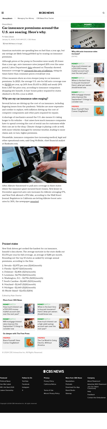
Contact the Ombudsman (96, 397)
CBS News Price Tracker (45, 18)
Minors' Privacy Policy (52, 393)
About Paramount (93, 381)
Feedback (91, 394)
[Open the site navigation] (17, 13)
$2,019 (8, 84)
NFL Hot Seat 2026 (7, 387)
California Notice (50, 384)
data (30, 67)
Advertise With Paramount (96, 384)
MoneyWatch (7, 18)
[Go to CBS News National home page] (46, 13)
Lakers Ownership (6, 390)
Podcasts (69, 384)
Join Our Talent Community (93, 387)
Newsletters (70, 381)
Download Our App (73, 387)
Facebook (25, 384)
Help (89, 391)
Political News (5, 381)
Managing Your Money (26, 18)
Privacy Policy (49, 381)
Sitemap (69, 393)
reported (34, 201)
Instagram (25, 387)
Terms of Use (48, 390)
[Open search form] (103, 13)
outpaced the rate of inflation (38, 70)
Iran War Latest (5, 384)
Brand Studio (70, 390)
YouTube (25, 381)
